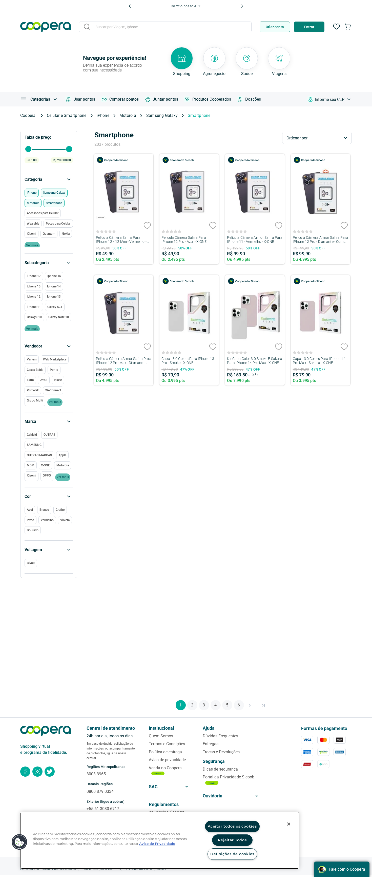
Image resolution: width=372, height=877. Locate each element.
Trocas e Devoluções (221, 752)
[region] (159, 840)
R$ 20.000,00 (62, 160)
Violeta (65, 520)
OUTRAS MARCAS (39, 455)
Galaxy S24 (54, 307)
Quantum (49, 233)
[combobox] (165, 28)
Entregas (210, 743)
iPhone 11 (34, 307)
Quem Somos (161, 736)
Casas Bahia (35, 370)
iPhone (103, 115)
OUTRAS (49, 434)
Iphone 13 (54, 296)
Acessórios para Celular (42, 213)
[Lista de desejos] (337, 29)
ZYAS (43, 380)
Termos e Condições (167, 743)
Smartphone (199, 115)
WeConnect (53, 390)
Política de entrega (165, 752)
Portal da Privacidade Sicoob (228, 777)
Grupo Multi (35, 400)
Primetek (33, 390)
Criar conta (275, 27)
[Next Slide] (241, 6)
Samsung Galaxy (162, 115)
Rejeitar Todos (232, 840)
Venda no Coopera (165, 767)
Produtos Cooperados (211, 99)
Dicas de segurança (220, 769)
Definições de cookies (232, 854)
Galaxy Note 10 (58, 317)
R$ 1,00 (32, 160)
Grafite (60, 509)
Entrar (309, 27)
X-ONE (45, 465)
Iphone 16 (54, 276)
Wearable (33, 223)
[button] (49, 550)
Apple (62, 455)
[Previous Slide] (129, 6)
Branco (44, 509)
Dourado (32, 530)
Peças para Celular (58, 223)
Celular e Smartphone (67, 115)
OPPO (47, 475)
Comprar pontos (124, 99)
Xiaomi (31, 475)
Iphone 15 (33, 286)
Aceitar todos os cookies (232, 826)
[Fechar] (288, 824)
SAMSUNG (34, 445)
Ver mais (63, 477)
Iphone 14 (54, 286)
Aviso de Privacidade (157, 844)
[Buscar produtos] (87, 27)
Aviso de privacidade (167, 759)
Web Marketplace (54, 359)
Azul (30, 509)
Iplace (58, 380)
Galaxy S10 (34, 317)
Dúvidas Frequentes (220, 736)
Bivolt (31, 563)
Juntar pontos (165, 99)
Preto (30, 520)
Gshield (32, 434)
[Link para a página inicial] (29, 116)
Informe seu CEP (329, 99)
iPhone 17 (34, 276)
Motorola (127, 115)
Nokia (66, 233)
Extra (30, 380)
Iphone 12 (33, 296)
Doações (253, 99)
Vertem (31, 359)
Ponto (54, 370)
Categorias (40, 99)
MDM (30, 465)
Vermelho (47, 520)
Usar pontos (84, 99)
